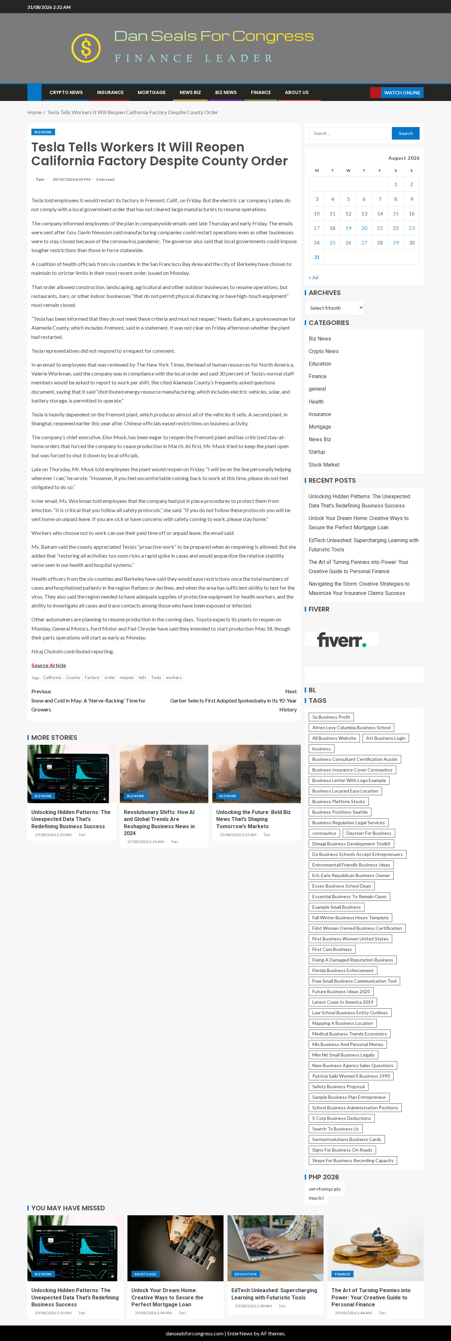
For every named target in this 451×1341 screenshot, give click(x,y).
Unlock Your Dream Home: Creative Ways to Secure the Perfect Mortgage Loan (167, 1297)
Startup (317, 452)
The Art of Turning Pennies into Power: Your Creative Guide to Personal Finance (371, 1297)
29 (396, 242)
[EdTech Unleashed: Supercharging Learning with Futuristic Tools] (275, 1248)
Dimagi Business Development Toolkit (351, 843)
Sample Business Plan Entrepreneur (349, 1097)
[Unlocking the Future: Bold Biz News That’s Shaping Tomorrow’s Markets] (256, 774)
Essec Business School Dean (341, 886)
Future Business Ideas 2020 (341, 991)
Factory (92, 677)
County (73, 677)
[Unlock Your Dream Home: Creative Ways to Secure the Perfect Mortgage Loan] (175, 1248)
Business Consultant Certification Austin (355, 759)
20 (364, 228)
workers (174, 677)
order (109, 677)
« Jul (313, 277)
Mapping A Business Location (342, 1023)
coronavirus (324, 833)
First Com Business (332, 949)
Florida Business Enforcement (343, 970)
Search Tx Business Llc (335, 1128)
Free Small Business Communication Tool (354, 981)
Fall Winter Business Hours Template (350, 917)
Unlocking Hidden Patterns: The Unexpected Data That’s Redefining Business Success (71, 819)
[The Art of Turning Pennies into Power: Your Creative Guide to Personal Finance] (376, 1248)
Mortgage (151, 92)
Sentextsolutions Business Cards (346, 1139)
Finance (261, 92)
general (317, 389)
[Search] (364, 92)
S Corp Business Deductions (341, 1118)
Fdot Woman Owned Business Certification (357, 928)
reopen (127, 677)
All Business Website (334, 738)
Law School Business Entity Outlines (350, 1012)
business (321, 748)
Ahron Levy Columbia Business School (351, 727)
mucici (316, 1197)
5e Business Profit (331, 717)
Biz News (226, 92)
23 (412, 228)
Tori (40, 179)
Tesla (156, 677)
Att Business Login (385, 738)
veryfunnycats (325, 1189)
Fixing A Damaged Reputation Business (352, 960)
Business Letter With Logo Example (349, 780)
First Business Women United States (350, 938)
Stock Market (324, 465)
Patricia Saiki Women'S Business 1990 (351, 1076)
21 (380, 228)
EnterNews (240, 1333)
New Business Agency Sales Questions (353, 1065)
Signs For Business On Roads (342, 1150)
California (52, 677)
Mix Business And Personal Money (347, 1044)
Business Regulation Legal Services (348, 822)
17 (317, 228)
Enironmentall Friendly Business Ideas (351, 864)
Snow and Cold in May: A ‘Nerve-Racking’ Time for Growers (88, 700)
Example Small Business (336, 907)
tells (142, 677)
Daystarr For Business (369, 833)
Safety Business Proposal (338, 1086)
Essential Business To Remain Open (349, 896)
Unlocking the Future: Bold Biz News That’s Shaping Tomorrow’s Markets (253, 819)
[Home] (34, 92)
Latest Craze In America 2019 (342, 1002)
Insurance (110, 92)
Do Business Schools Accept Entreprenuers (357, 854)
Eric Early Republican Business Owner (351, 875)
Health (316, 402)
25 (332, 242)
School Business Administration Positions (355, 1107)
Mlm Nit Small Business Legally (343, 1055)
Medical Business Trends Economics (349, 1033)
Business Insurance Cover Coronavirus (352, 769)
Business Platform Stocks (338, 801)
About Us (297, 92)
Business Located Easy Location (345, 791)
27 (364, 242)
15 (396, 213)
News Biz (190, 92)
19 (348, 228)
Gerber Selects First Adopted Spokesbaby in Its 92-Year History (233, 700)
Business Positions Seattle (340, 812)
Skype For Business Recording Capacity (353, 1160)
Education (320, 364)
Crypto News (66, 92)
